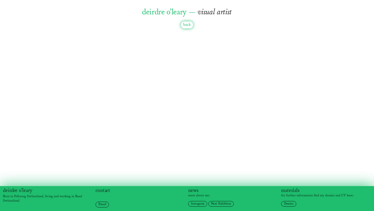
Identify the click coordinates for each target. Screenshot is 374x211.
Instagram (198, 204)
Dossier (289, 204)
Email (102, 204)
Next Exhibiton (221, 204)
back (187, 24)
